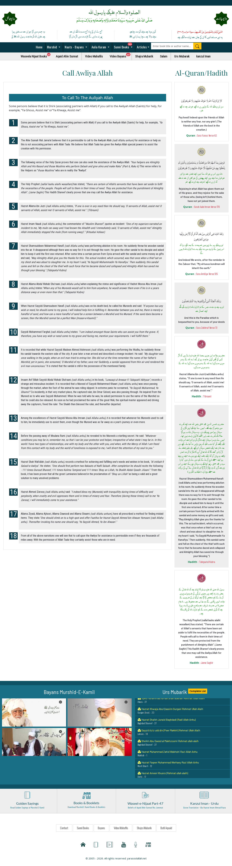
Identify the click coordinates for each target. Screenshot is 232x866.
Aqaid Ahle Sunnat (67, 56)
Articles (141, 46)
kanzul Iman (203, 56)
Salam (163, 56)
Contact (64, 828)
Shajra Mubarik (144, 56)
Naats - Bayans (74, 46)
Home (39, 46)
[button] (34, 712)
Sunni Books (124, 46)
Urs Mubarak (182, 56)
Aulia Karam (99, 46)
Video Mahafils (94, 56)
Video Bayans (121, 55)
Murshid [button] (52, 46)
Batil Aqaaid (166, 828)
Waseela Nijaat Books (37, 55)
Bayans (101, 828)
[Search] (197, 46)
